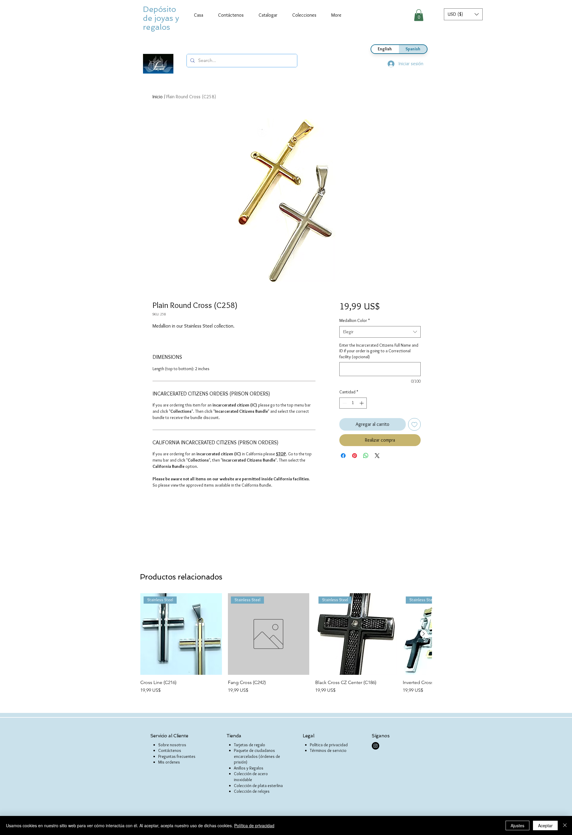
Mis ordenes (169, 762)
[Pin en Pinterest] (354, 455)
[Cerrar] (564, 825)
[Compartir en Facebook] (343, 455)
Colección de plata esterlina (258, 785)
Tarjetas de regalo (249, 744)
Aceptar (545, 825)
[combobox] (380, 332)
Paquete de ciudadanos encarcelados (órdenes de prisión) (257, 756)
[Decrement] (344, 403)
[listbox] (463, 14)
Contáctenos (169, 750)
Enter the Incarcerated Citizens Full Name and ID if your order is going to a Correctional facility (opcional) (378, 350)
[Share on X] (377, 455)
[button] (463, 14)
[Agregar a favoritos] (414, 424)
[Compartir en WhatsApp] (365, 455)
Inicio (158, 96)
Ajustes (517, 825)
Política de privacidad (329, 744)
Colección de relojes (252, 791)
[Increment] (362, 403)
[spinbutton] (353, 403)
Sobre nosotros (172, 744)
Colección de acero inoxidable (251, 776)
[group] (286, 643)
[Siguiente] (423, 633)
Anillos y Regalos (248, 768)
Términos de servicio (328, 750)
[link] (419, 15)
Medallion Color (354, 320)
